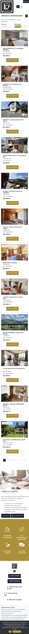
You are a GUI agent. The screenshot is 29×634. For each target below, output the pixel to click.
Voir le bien (13, 60)
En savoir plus (17, 631)
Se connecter (18, 515)
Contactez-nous (14, 581)
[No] (27, 627)
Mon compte (15, 575)
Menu (26, 1)
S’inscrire (6, 515)
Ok (10, 631)
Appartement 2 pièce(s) (10, 262)
